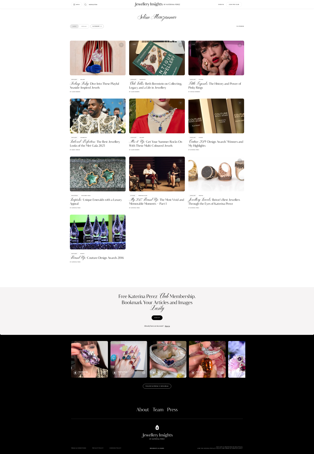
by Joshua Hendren (194, 91)
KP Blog (133, 195)
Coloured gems (86, 195)
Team (158, 410)
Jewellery (74, 79)
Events (201, 137)
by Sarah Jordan (75, 149)
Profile (201, 195)
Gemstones (74, 195)
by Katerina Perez (193, 149)
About (142, 410)
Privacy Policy (97, 448)
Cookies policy (115, 448)
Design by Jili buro (157, 448)
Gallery (82, 79)
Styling (201, 79)
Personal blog (142, 195)
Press (172, 410)
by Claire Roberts (75, 91)
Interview (143, 79)
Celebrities (83, 137)
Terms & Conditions (78, 448)
